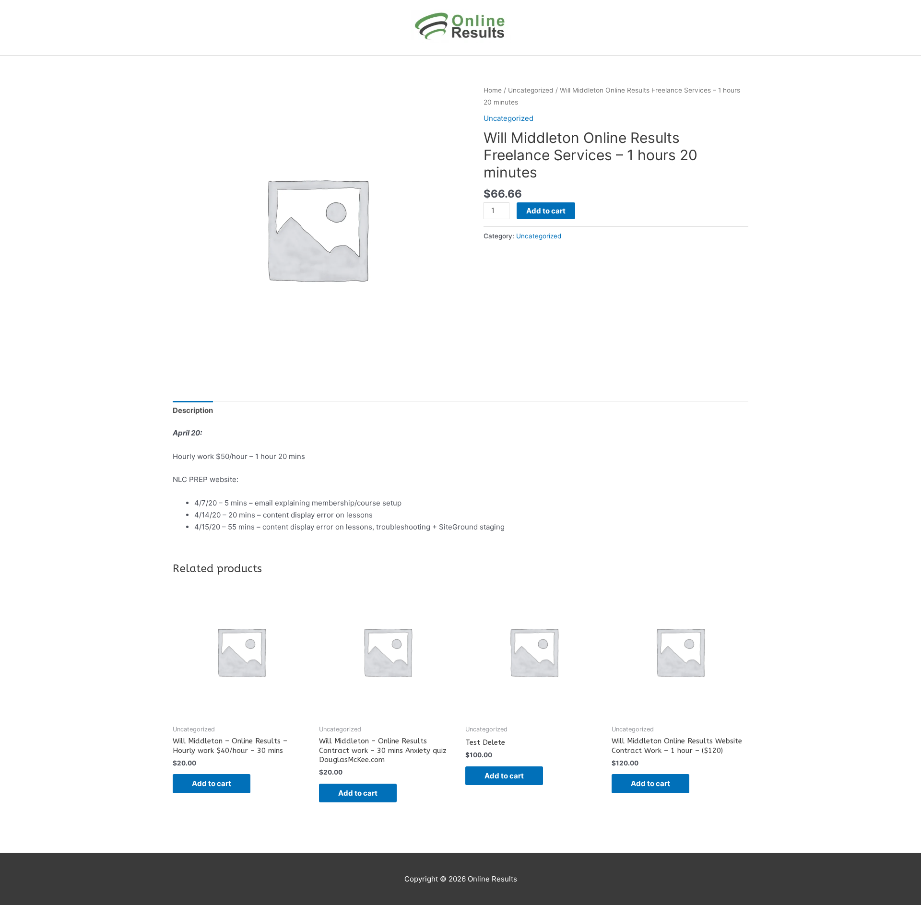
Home (493, 90)
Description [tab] (193, 410)
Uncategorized (531, 90)
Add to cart (546, 210)
